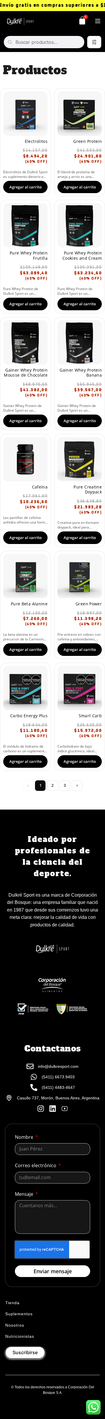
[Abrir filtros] (94, 42)
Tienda (12, 1302)
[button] (97, 21)
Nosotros (14, 1325)
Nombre (24, 1137)
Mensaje (24, 1194)
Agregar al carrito (25, 187)
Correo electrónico (36, 1165)
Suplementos (19, 1313)
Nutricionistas (19, 1336)
